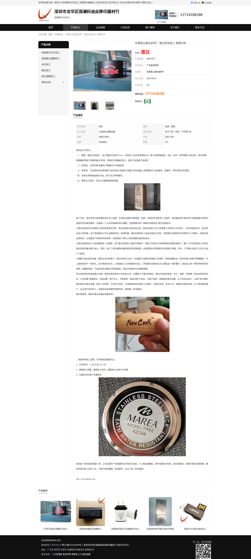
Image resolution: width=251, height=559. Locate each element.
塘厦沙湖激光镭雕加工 (195, 529)
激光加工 (46, 70)
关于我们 (175, 27)
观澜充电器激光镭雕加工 (56, 529)
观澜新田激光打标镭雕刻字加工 (90, 529)
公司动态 (125, 27)
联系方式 (199, 27)
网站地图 (86, 554)
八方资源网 (57, 554)
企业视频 (100, 27)
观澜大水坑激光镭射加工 (160, 529)
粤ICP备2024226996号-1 (72, 545)
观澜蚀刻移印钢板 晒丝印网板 (125, 529)
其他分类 (46, 82)
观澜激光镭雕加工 (50, 58)
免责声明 (67, 554)
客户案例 (150, 27)
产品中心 (75, 27)
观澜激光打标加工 (50, 52)
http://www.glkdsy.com (85, 479)
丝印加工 (46, 64)
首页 (50, 27)
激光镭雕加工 (48, 76)
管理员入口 (76, 554)
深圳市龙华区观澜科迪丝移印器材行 (100, 545)
